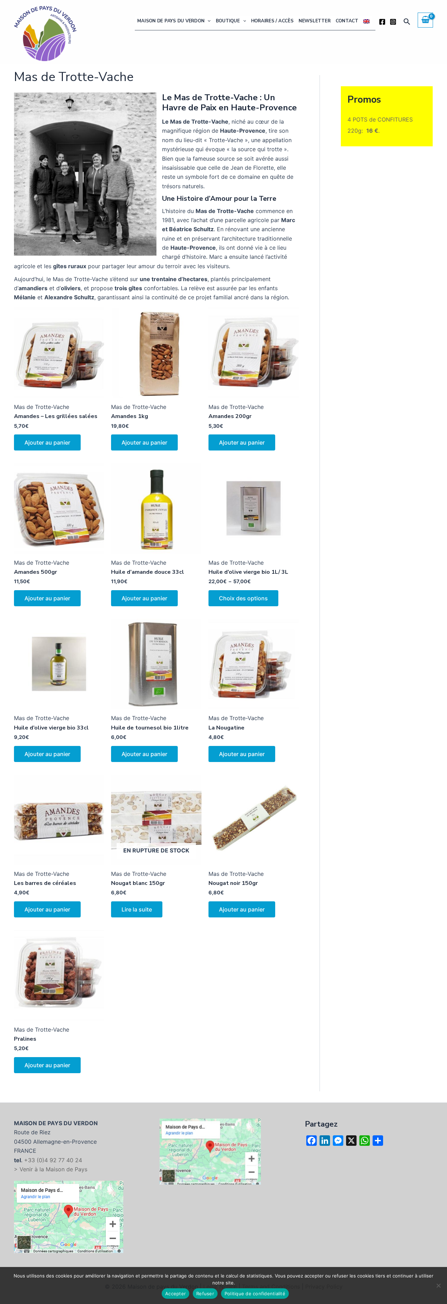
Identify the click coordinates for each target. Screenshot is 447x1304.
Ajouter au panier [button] (47, 442)
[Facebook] (382, 22)
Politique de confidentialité (255, 1293)
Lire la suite (137, 909)
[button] (207, 21)
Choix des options (243, 598)
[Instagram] (393, 22)
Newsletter (315, 21)
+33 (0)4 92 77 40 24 (53, 1160)
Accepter (175, 1293)
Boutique (228, 21)
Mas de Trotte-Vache (41, 406)
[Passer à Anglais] (366, 21)
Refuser (205, 1293)
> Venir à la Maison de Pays (50, 1169)
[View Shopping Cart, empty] (425, 20)
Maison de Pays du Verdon (170, 21)
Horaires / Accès (272, 21)
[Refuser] (438, 1285)
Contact (347, 21)
